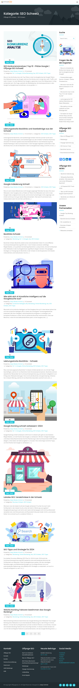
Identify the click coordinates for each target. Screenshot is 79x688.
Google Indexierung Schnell (17, 184)
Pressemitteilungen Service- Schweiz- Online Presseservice (66, 79)
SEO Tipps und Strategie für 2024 (19, 549)
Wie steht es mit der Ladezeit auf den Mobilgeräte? (65, 108)
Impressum (7, 665)
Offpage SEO (7, 653)
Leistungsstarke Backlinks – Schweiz (20, 361)
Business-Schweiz (18, 502)
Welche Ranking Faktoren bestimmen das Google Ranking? (27, 611)
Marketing (16, 239)
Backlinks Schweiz (12, 234)
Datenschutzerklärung (10, 662)
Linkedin (61, 655)
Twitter (61, 657)
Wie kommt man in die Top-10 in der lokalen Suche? (66, 94)
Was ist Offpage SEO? (66, 136)
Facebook (62, 653)
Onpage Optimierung (67, 143)
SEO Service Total (65, 146)
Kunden (6, 659)
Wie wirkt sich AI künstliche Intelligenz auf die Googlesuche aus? (25, 297)
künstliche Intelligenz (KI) (20, 303)
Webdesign (63, 139)
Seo (34, 73)
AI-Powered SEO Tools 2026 (48, 667)
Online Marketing (27, 73)
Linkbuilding (25, 672)
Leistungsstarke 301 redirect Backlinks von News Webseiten (66, 101)
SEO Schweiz (40, 73)
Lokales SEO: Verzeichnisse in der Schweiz (23, 497)
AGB (5, 671)
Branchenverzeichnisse (67, 152)
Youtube (61, 659)
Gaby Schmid (44, 685)
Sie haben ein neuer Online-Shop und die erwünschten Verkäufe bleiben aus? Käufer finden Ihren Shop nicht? (66, 117)
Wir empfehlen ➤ (65, 222)
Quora (61, 661)
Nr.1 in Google (17, 73)
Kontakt (6, 656)
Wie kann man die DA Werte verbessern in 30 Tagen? (66, 86)
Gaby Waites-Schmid (16, 71)
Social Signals (26, 675)
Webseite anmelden (66, 230)
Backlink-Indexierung (67, 174)
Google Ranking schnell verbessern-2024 (23, 426)
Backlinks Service (65, 149)
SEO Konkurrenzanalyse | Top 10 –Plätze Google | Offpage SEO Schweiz (26, 67)
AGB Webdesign (8, 668)
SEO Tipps (47, 73)
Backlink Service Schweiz (67, 219)
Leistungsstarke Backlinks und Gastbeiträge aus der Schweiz (28, 130)
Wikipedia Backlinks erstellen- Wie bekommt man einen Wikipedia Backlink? (48, 660)
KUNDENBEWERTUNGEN (67, 663)
